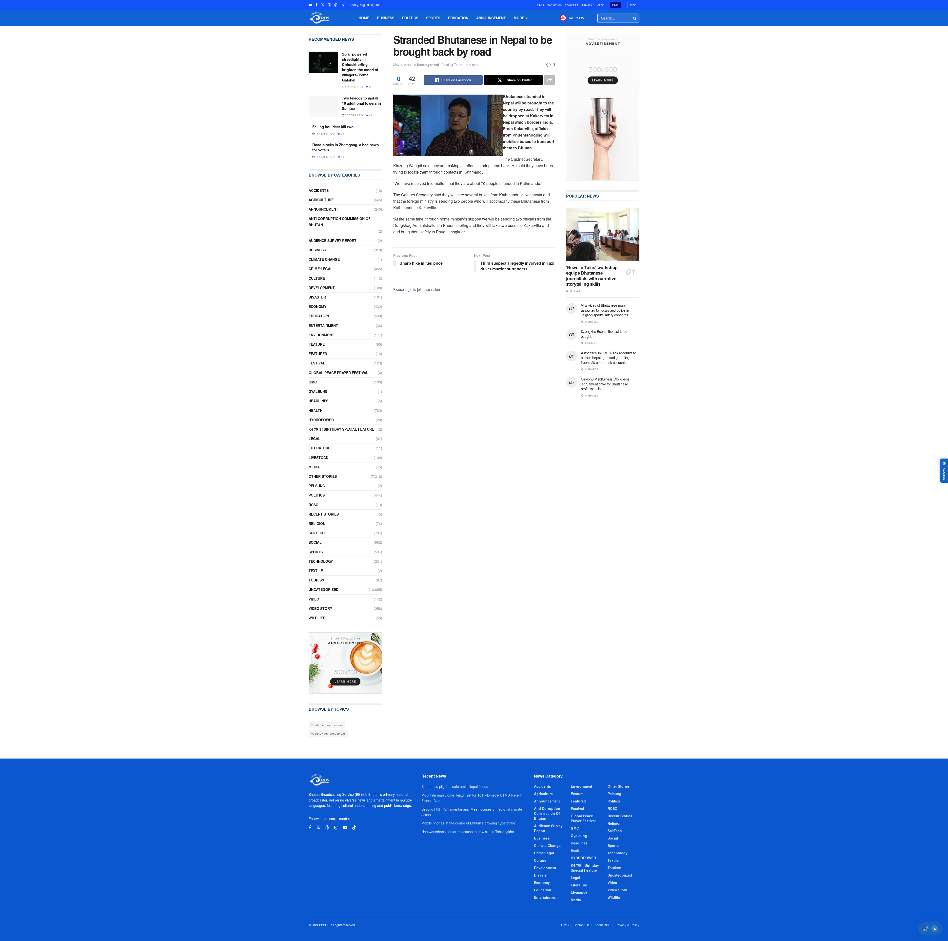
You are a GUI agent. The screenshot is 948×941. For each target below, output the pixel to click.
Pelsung (317, 485)
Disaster (317, 297)
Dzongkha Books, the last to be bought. (604, 334)
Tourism (317, 580)
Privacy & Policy (593, 5)
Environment (321, 334)
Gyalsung (318, 391)
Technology (321, 561)
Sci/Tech (317, 532)
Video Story (320, 608)
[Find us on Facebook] (316, 5)
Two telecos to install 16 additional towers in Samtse (361, 103)
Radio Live (577, 18)
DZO (633, 5)
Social (315, 542)
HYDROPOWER (321, 419)
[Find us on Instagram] (329, 5)
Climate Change (324, 259)
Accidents (319, 190)
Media (314, 466)
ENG (615, 5)
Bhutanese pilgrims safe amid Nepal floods (454, 786)
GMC (540, 5)
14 (342, 157)
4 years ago (353, 87)
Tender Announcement (327, 725)
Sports (433, 17)
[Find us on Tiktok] (354, 827)
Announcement (491, 17)
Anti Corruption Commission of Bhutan (340, 221)
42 (370, 115)
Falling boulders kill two (333, 126)
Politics (410, 17)
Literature (319, 447)
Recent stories (324, 514)
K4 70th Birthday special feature (341, 429)
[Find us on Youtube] (310, 5)
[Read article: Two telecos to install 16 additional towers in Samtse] (323, 106)
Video (314, 599)
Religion (317, 523)
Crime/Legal (321, 268)
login (408, 289)
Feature (317, 344)
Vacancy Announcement (328, 733)
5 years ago (353, 115)
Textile (316, 570)
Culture (317, 278)
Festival (317, 362)
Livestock (318, 457)
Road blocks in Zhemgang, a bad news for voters (345, 147)
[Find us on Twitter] (322, 5)
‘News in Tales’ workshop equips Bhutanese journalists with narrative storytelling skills (592, 275)
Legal (314, 438)
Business (385, 17)
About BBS (572, 5)
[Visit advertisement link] (345, 663)
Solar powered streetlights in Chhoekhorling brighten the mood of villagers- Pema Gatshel (360, 67)
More (519, 17)
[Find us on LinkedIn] (342, 5)
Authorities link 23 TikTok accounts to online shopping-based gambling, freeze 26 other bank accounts (608, 357)
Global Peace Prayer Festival (338, 372)
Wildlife (317, 617)
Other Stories (323, 476)
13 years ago (325, 133)
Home (364, 17)
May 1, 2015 (402, 64)
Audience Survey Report (332, 240)
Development (322, 287)
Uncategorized (428, 64)
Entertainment (323, 325)
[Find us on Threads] (335, 5)
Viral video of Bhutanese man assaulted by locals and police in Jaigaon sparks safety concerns (605, 310)
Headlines (318, 400)
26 (370, 87)
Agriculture (321, 199)
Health (315, 410)
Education (458, 17)
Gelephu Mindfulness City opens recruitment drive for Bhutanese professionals (605, 384)
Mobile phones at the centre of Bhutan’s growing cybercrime (468, 823)
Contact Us (554, 5)
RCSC (313, 504)
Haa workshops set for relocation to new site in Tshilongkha (467, 831)
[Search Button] (635, 18)
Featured (318, 353)
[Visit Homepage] (319, 18)
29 (342, 133)
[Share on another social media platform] (549, 80)
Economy (317, 306)
